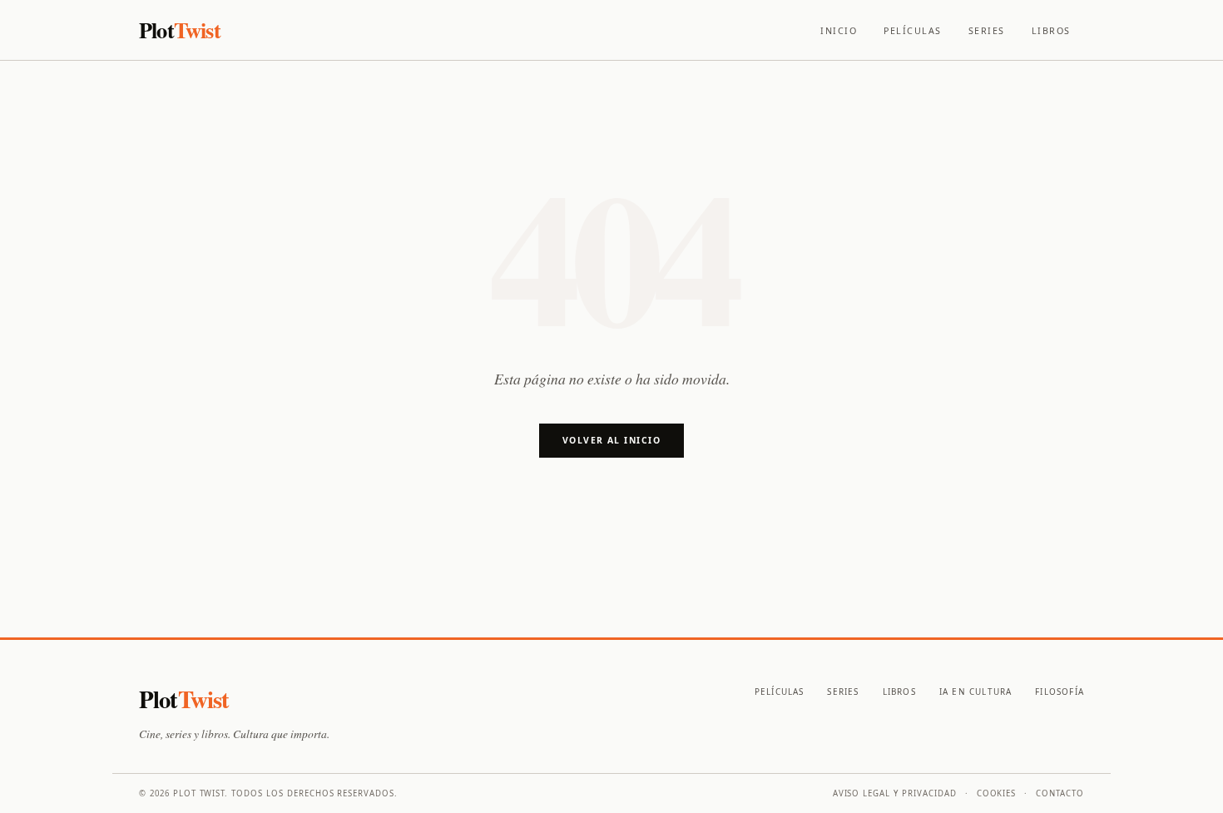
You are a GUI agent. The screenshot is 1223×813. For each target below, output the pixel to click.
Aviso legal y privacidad (895, 793)
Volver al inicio (611, 440)
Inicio (838, 31)
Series (986, 31)
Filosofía (1059, 691)
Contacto (1060, 793)
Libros (1051, 31)
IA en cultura (975, 691)
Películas (913, 31)
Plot (179, 29)
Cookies (997, 793)
